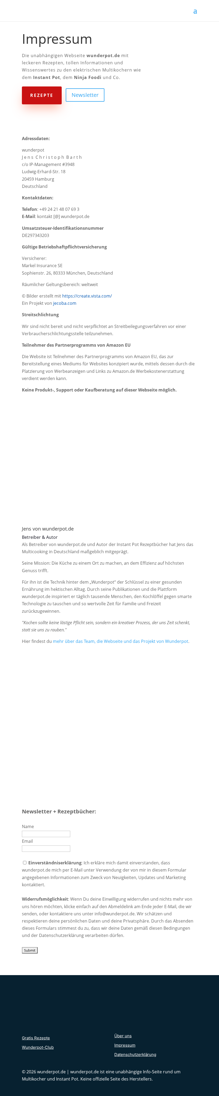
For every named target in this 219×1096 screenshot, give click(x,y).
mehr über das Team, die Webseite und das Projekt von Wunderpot (120, 641)
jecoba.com (64, 303)
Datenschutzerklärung (135, 1054)
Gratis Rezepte (36, 1037)
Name (28, 826)
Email (27, 841)
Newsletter (85, 94)
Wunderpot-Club (38, 1047)
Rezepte (41, 95)
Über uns (123, 1035)
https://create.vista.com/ (87, 296)
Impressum (124, 1045)
